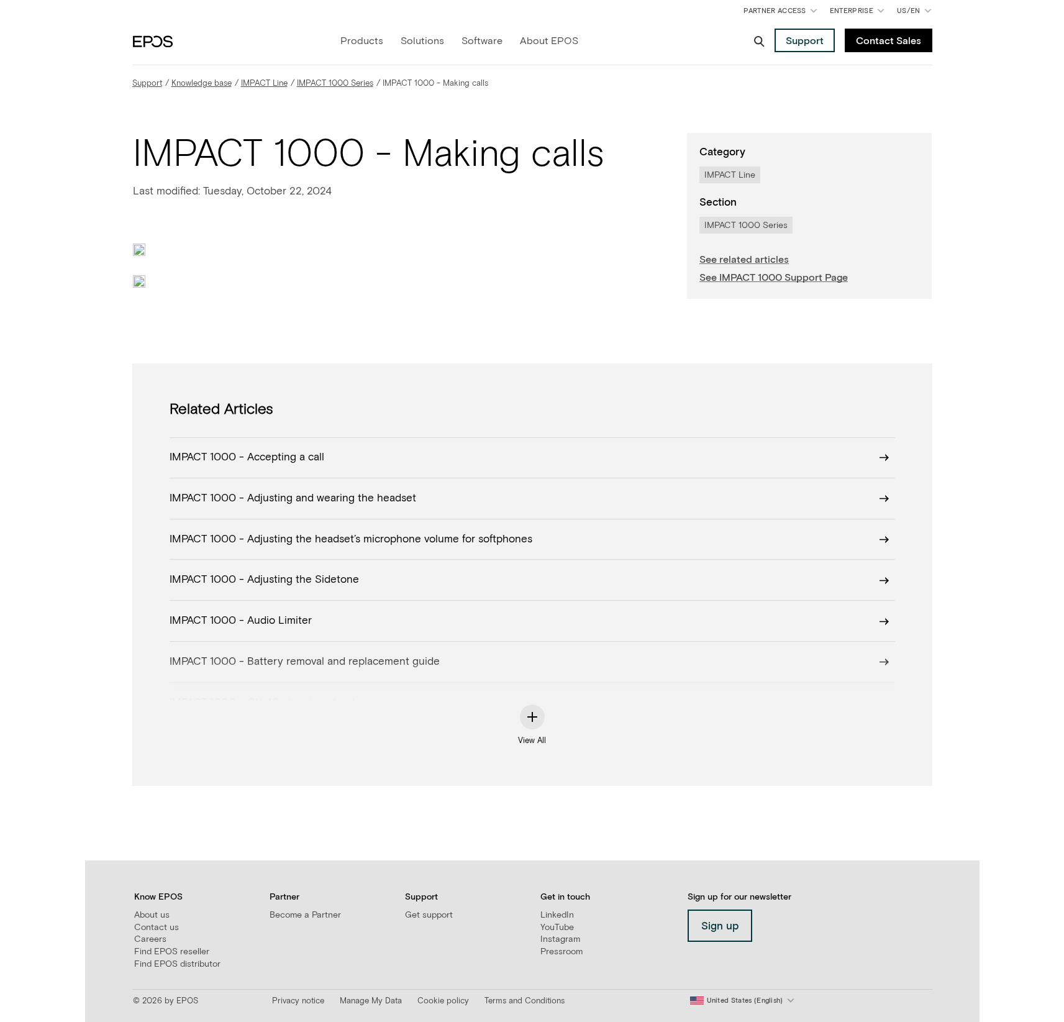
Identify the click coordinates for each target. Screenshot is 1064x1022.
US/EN (916, 13)
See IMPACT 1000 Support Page (773, 278)
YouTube (557, 927)
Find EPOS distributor (177, 964)
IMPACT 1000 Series (335, 84)
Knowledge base (201, 84)
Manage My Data (371, 1001)
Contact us (156, 927)
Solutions (422, 41)
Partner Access (774, 10)
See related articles (744, 260)
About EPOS (549, 41)
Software (482, 41)
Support (147, 84)
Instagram (560, 939)
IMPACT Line (264, 84)
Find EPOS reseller (171, 951)
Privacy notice (298, 1001)
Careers (150, 939)
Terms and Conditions (524, 1001)
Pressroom (561, 951)
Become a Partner (305, 915)
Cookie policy (443, 1001)
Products (361, 41)
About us (152, 915)
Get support (429, 915)
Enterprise (851, 10)
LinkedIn (557, 915)
